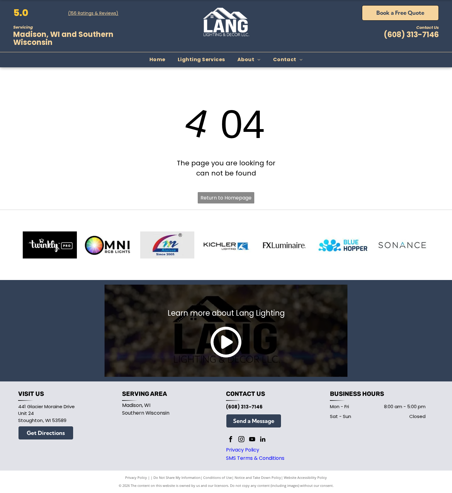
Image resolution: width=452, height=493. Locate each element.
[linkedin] (263, 440)
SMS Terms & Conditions (255, 458)
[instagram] (241, 440)
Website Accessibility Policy (305, 477)
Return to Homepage (226, 197)
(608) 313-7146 (411, 35)
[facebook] (230, 440)
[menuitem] (157, 59)
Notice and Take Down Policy (258, 477)
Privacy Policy (242, 449)
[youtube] (252, 440)
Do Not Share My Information (176, 477)
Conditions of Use (217, 477)
